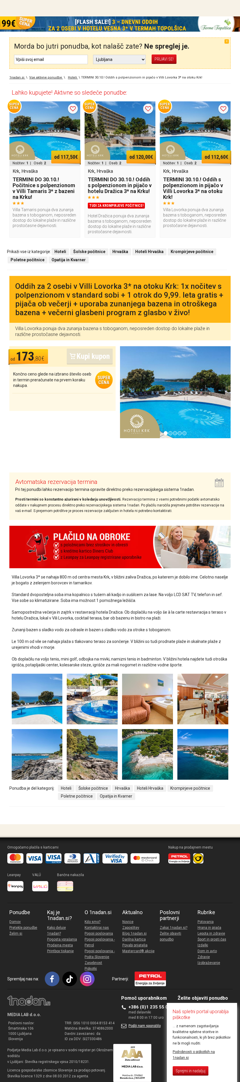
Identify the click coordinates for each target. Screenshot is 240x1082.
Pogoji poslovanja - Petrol (100, 942)
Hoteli (66, 788)
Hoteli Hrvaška (150, 788)
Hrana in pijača (209, 928)
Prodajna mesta (60, 945)
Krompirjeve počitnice (190, 788)
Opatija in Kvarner (116, 796)
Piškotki (91, 969)
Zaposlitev (130, 928)
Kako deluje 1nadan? (56, 931)
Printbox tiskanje (60, 951)
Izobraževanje (209, 963)
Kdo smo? (92, 922)
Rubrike (206, 912)
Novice (127, 922)
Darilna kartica (134, 939)
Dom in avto (207, 951)
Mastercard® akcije (138, 951)
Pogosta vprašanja (62, 939)
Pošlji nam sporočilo (144, 1026)
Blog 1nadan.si (134, 933)
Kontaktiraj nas (97, 928)
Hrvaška (122, 788)
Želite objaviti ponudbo (170, 936)
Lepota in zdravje (211, 933)
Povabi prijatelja (135, 945)
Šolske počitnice (93, 788)
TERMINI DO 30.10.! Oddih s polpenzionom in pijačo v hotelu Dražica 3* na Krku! (120, 185)
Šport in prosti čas (212, 939)
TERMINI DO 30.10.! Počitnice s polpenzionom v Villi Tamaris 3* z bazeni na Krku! (44, 188)
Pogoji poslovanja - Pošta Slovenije (100, 954)
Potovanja (206, 922)
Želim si (15, 933)
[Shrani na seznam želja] (73, 109)
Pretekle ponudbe (23, 928)
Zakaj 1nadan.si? (173, 928)
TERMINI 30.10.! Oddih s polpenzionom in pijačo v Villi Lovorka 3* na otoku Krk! (193, 188)
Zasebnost (93, 963)
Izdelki (203, 945)
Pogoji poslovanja (99, 933)
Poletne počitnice (77, 796)
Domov (15, 922)
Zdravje (204, 957)
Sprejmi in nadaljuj (190, 1071)
